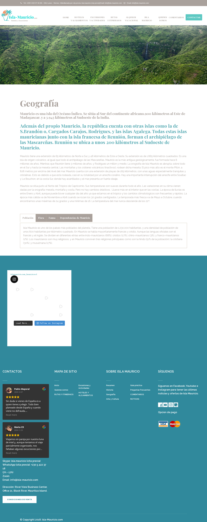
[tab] (28, 218)
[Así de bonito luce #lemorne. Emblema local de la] (46, 315)
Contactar (193, 17)
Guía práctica (136, 385)
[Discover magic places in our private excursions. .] (61, 289)
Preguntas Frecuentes (140, 390)
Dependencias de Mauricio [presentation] (75, 217)
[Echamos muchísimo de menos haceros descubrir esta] (32, 306)
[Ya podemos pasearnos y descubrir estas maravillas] (17, 306)
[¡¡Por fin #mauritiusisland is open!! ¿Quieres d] (17, 298)
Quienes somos (61, 390)
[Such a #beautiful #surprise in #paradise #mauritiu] (32, 289)
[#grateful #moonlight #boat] (61, 306)
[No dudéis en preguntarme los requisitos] (46, 298)
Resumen (110, 385)
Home (66, 17)
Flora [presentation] (41, 217)
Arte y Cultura (112, 399)
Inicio (56, 385)
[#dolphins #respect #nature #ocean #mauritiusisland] (17, 289)
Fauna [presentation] (52, 217)
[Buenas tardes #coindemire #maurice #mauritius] (17, 315)
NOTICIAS (134, 399)
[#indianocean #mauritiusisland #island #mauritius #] (61, 298)
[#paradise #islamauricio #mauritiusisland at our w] (46, 289)
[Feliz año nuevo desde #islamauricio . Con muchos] (61, 315)
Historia (109, 390)
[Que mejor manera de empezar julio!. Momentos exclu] (32, 298)
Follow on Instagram (51, 323)
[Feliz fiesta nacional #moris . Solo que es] (46, 306)
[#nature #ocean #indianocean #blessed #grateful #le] (32, 315)
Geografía (110, 394)
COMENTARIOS (176, 17)
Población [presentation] (27, 217)
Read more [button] (11, 415)
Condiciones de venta (19, 500)
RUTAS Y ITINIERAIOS (63, 394)
